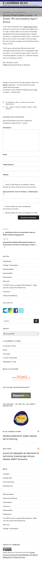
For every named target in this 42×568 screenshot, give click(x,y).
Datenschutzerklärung (10, 295)
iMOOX (5, 85)
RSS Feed (7, 449)
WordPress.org (8, 486)
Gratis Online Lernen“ (30, 27)
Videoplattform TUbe (9, 362)
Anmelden (6, 474)
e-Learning (10, 102)
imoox (30, 107)
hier (36, 90)
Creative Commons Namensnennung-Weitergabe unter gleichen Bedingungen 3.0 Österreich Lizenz (20, 554)
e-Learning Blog (15, 3)
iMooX (5, 350)
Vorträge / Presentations (10, 265)
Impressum (6, 291)
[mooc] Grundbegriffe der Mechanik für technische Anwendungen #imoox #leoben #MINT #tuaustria (21, 456)
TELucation (6, 354)
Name (5, 154)
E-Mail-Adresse (8, 164)
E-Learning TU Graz (9, 346)
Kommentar (7, 128)
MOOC (17, 102)
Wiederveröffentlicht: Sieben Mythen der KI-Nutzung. (20, 437)
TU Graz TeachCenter (10, 358)
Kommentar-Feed (8, 482)
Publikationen (7, 261)
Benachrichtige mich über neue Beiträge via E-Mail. (21, 213)
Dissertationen (7, 277)
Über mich (6, 281)
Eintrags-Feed (7, 478)
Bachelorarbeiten (8, 269)
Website (5, 175)
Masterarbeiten (8, 273)
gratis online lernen (18, 107)
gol (7, 107)
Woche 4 (9, 108)
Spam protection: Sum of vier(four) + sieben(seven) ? (20, 193)
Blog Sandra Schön (12, 431)
